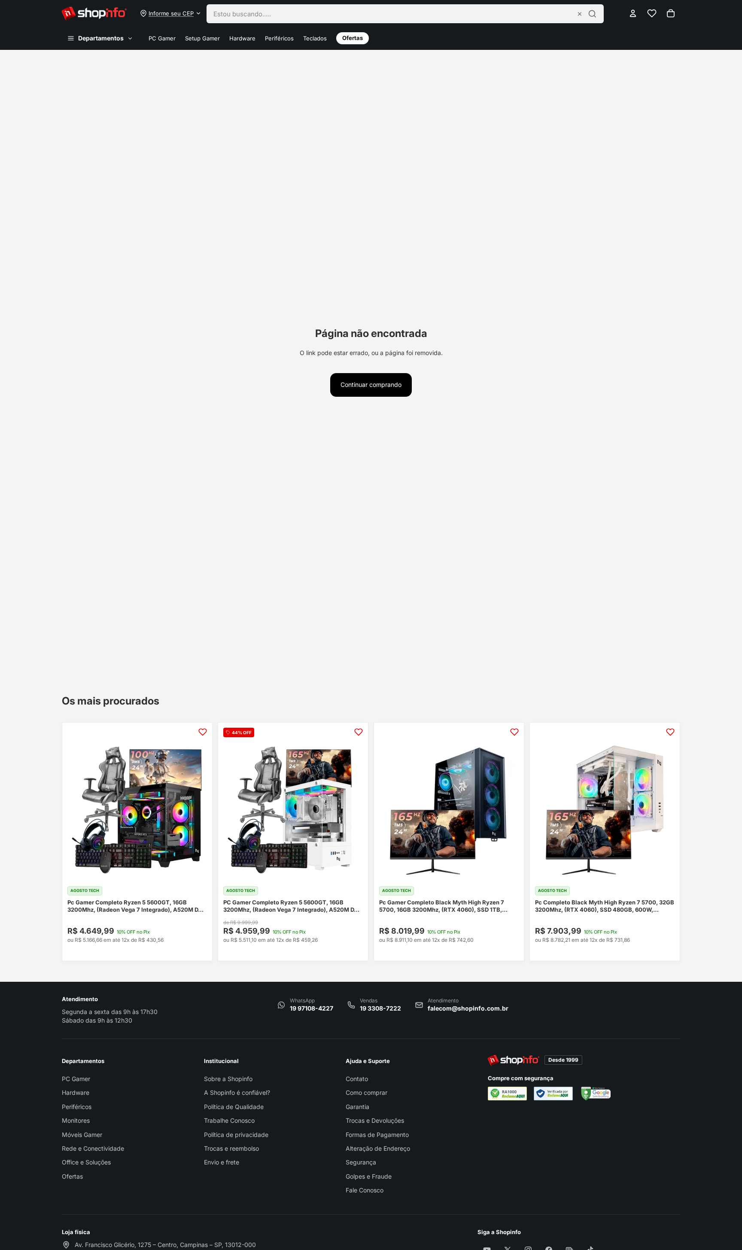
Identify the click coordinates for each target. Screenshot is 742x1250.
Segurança (361, 1162)
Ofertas (352, 37)
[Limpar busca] (580, 13)
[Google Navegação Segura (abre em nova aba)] (595, 1093)
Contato (357, 1078)
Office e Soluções (86, 1162)
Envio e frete (221, 1162)
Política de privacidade (236, 1134)
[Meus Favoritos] (651, 13)
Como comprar (366, 1092)
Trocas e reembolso (231, 1148)
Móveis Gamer (82, 1134)
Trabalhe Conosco (229, 1120)
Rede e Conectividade (93, 1148)
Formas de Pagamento (377, 1134)
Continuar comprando (371, 384)
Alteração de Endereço (378, 1148)
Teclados (315, 38)
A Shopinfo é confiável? (237, 1092)
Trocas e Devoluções (375, 1120)
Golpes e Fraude (369, 1176)
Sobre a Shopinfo (228, 1078)
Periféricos (279, 38)
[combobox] (392, 13)
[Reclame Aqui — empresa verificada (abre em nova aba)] (553, 1093)
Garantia (357, 1106)
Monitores (76, 1120)
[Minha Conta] (632, 13)
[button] (170, 13)
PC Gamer (162, 38)
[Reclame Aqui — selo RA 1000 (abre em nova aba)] (507, 1093)
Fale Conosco (364, 1190)
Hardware (242, 38)
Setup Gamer (202, 38)
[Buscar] (592, 13)
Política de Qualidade (234, 1106)
